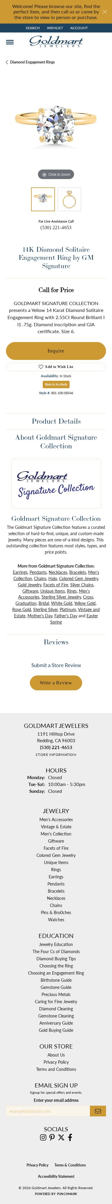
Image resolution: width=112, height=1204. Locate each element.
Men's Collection (56, 834)
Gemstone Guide (56, 987)
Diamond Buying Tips (56, 958)
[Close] (104, 11)
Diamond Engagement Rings (32, 62)
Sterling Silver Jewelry (61, 597)
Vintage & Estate (56, 826)
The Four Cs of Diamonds (56, 951)
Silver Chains (81, 585)
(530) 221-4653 (56, 227)
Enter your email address (56, 1100)
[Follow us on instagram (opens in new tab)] (43, 1137)
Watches (56, 919)
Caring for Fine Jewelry (56, 1001)
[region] (56, 131)
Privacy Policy (56, 1062)
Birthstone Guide (56, 980)
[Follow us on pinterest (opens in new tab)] (52, 1137)
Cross (88, 597)
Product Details (56, 421)
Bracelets (77, 572)
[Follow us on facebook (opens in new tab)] (70, 1137)
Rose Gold (21, 609)
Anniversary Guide (56, 1023)
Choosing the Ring (56, 966)
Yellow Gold (85, 603)
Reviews (56, 642)
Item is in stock (56, 384)
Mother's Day (39, 616)
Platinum (68, 609)
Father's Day (65, 616)
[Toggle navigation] (10, 42)
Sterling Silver (45, 609)
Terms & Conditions (70, 1165)
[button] (32, 28)
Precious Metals (56, 994)
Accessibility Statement (56, 1176)
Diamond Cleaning (56, 1009)
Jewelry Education (56, 944)
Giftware (30, 591)
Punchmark (67, 1194)
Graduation (26, 603)
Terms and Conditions (56, 1069)
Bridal (44, 603)
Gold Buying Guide (56, 1030)
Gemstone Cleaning (56, 1016)
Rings (72, 591)
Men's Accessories (56, 819)
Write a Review (56, 682)
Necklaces (58, 572)
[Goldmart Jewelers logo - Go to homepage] (56, 41)
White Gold (61, 603)
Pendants (38, 572)
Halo (52, 578)
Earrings (20, 572)
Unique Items (52, 591)
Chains (40, 578)
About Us (56, 1055)
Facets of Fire (55, 585)
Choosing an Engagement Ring (56, 973)
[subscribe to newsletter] (98, 1111)
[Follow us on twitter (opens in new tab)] (61, 1137)
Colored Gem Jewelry (78, 578)
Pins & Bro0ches (56, 912)
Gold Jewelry (29, 585)
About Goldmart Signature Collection (56, 441)
